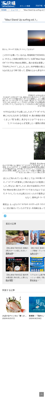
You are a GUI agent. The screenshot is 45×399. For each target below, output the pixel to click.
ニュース (14, 10)
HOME (4, 10)
